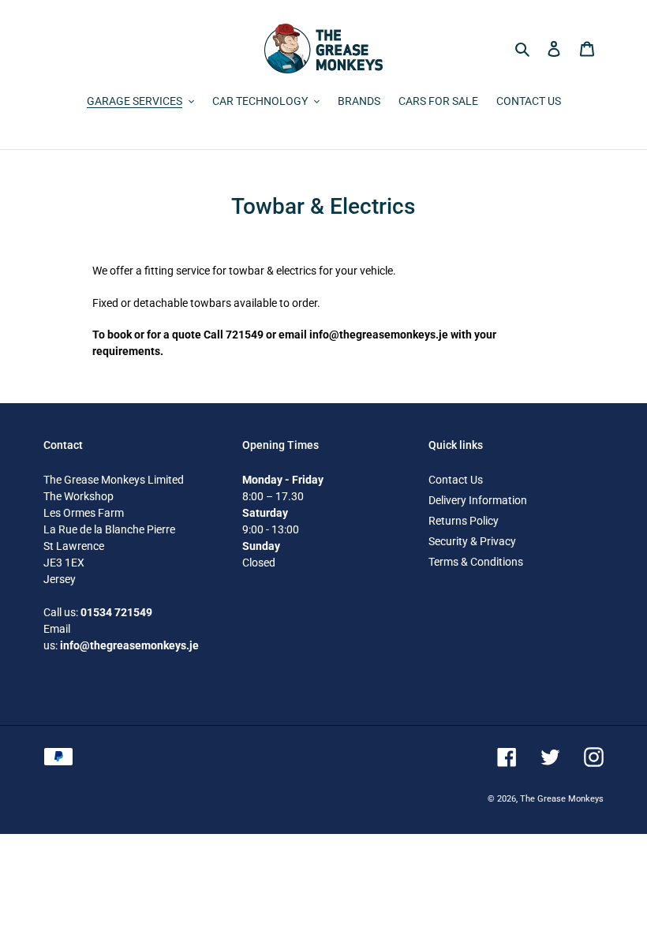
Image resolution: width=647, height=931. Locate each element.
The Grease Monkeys (562, 799)
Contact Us (455, 479)
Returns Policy (463, 520)
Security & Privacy (472, 541)
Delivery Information (477, 500)
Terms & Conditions (475, 561)
